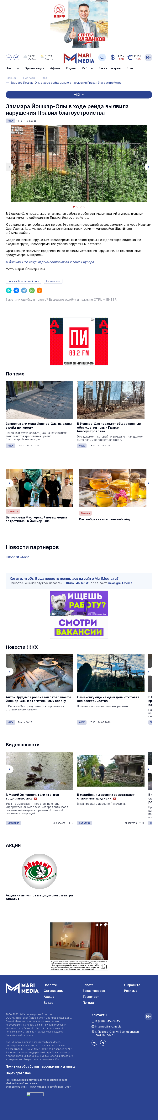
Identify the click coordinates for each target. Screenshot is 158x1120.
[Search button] (102, 57)
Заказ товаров (94, 991)
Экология (13, 822)
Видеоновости (23, 744)
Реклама (130, 991)
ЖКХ (10, 120)
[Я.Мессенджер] (9, 290)
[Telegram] (24, 290)
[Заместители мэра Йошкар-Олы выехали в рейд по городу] (39, 399)
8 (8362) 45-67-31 (76, 583)
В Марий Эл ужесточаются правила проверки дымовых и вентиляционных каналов (107, 700)
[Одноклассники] (39, 290)
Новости (12, 68)
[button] (9, 167)
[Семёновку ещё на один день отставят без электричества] (39, 673)
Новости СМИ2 (17, 557)
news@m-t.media (120, 583)
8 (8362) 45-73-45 (107, 1021)
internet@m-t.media (108, 1026)
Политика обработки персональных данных (40, 1066)
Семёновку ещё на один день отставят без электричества (37, 699)
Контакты (99, 1015)
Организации (54, 991)
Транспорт (91, 997)
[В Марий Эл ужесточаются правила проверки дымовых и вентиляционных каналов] (111, 673)
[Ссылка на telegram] (16, 57)
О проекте (132, 985)
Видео (71, 68)
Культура (84, 822)
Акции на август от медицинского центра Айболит (39, 897)
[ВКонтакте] (16, 290)
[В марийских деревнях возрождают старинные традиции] (111, 770)
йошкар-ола (53, 281)
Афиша (49, 997)
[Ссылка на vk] (9, 57)
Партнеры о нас (18, 1073)
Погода (88, 1003)
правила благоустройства (23, 281)
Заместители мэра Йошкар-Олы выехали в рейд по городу (39, 425)
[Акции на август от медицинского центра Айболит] (39, 871)
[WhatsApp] (32, 290)
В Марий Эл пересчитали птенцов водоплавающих (32, 796)
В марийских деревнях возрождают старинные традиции (106, 796)
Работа (87, 68)
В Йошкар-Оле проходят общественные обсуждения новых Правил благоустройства (109, 427)
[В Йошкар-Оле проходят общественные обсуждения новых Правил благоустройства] (111, 399)
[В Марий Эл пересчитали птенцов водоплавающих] (39, 770)
